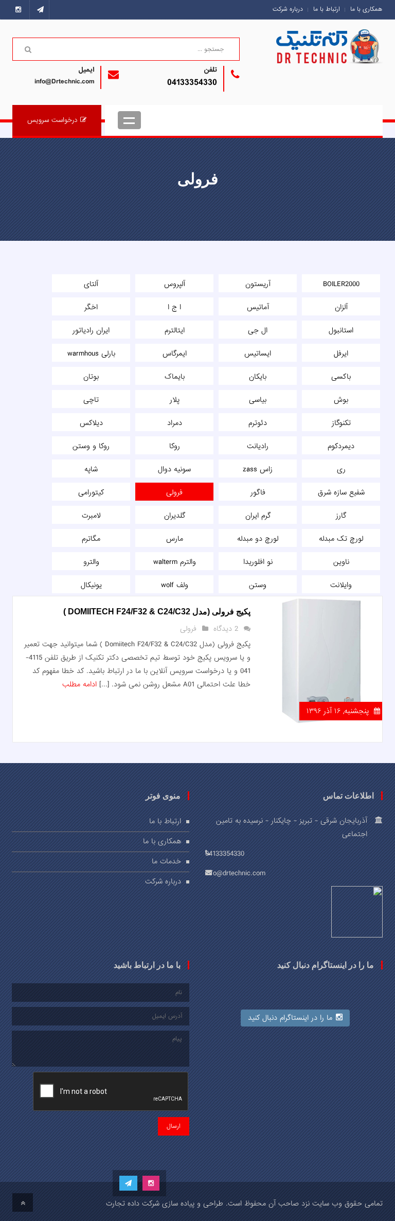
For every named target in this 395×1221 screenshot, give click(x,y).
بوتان (91, 376)
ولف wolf (174, 585)
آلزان (341, 307)
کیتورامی (91, 492)
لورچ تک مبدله (341, 538)
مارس (174, 538)
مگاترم (91, 538)
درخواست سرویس (52, 120)
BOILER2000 (341, 284)
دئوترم (257, 423)
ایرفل (341, 353)
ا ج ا (174, 307)
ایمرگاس (175, 353)
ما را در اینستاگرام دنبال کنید (290, 1017)
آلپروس (174, 284)
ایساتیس (257, 353)
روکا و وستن (91, 446)
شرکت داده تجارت (132, 1203)
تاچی (91, 399)
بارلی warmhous (91, 353)
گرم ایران (258, 515)
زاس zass (258, 469)
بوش (341, 399)
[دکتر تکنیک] (344, 58)
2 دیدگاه (225, 628)
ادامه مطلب (79, 684)
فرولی (174, 492)
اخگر (91, 307)
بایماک (175, 376)
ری (341, 469)
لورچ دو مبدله (257, 538)
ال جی (257, 330)
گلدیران (174, 515)
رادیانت (257, 446)
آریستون (258, 284)
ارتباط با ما (326, 9)
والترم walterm (174, 562)
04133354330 (192, 83)
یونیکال (91, 585)
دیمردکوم (341, 446)
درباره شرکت (288, 9)
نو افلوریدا (258, 562)
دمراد (174, 423)
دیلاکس (91, 423)
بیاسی (257, 399)
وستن (257, 585)
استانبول (341, 330)
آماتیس (258, 307)
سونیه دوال (174, 469)
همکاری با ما (366, 9)
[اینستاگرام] (21, 10)
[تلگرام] (40, 10)
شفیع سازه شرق (341, 492)
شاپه (91, 469)
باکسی (341, 376)
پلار (174, 399)
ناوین (341, 562)
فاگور (257, 492)
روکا (174, 446)
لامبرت (91, 515)
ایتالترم (175, 330)
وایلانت (341, 585)
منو (129, 120)
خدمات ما (166, 861)
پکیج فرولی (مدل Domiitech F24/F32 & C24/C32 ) (156, 611)
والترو (91, 562)
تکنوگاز (341, 423)
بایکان (257, 376)
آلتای (91, 284)
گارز (341, 515)
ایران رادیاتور (91, 330)
